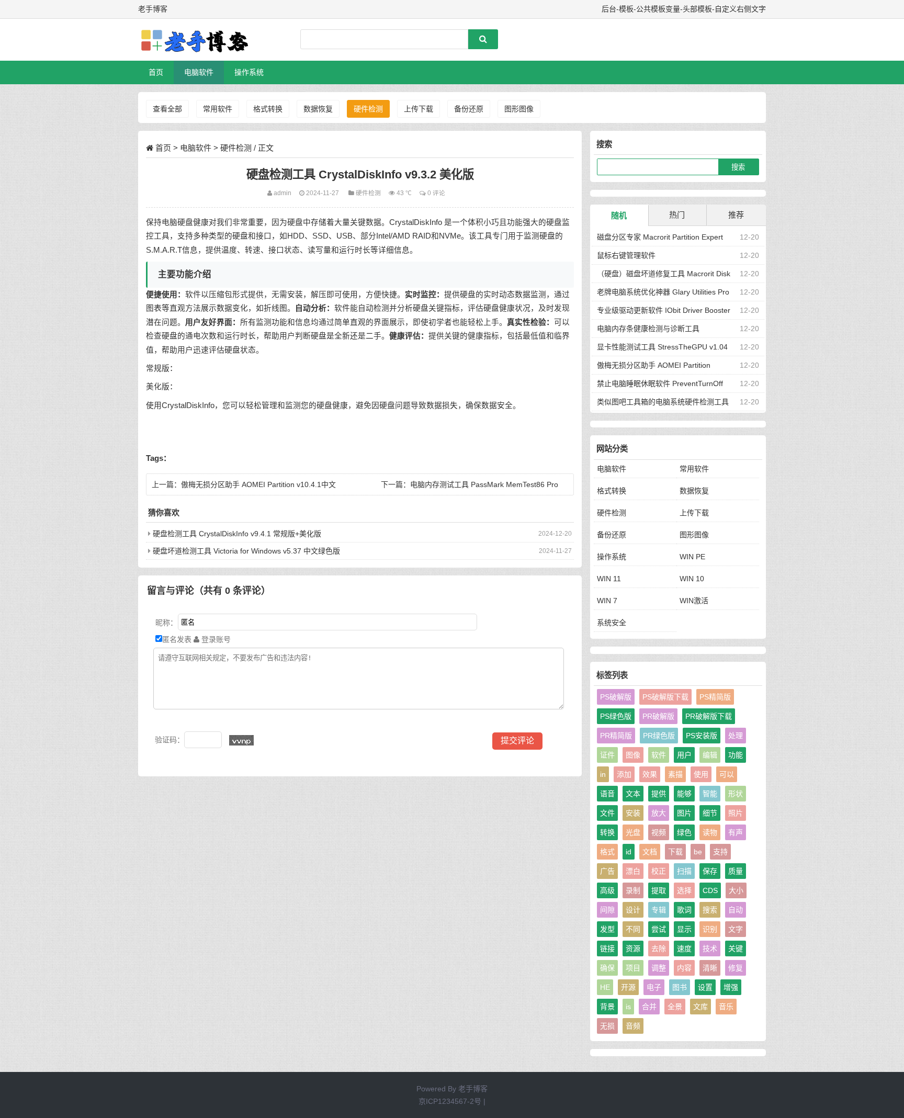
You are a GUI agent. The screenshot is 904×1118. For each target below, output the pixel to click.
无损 (607, 1026)
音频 (633, 1026)
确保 (607, 968)
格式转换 (267, 109)
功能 (735, 755)
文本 (633, 793)
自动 (735, 910)
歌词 (684, 910)
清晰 (710, 968)
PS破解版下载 (665, 697)
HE (605, 987)
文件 (607, 813)
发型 (607, 929)
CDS (710, 890)
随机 (619, 215)
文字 (735, 929)
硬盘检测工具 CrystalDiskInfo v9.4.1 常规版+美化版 (237, 533)
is (628, 1006)
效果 (649, 774)
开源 (628, 987)
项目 (633, 968)
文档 (649, 852)
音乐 (726, 1006)
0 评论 (436, 192)
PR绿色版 (659, 735)
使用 (701, 774)
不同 (633, 929)
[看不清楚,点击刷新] (241, 740)
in (603, 774)
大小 (736, 890)
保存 (710, 871)
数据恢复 (318, 109)
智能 (710, 793)
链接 (607, 948)
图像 (633, 755)
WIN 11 (609, 578)
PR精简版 (616, 735)
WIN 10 (692, 578)
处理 (735, 735)
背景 (607, 1006)
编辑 (710, 755)
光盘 (633, 832)
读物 (710, 832)
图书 (679, 987)
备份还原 (468, 109)
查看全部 (167, 109)
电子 (654, 987)
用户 (684, 755)
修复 (735, 968)
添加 (624, 774)
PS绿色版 (615, 716)
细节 (710, 813)
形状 (735, 793)
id (628, 852)
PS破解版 (615, 697)
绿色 (684, 832)
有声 (735, 832)
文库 (700, 1006)
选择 (684, 890)
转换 (607, 832)
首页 (156, 72)
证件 (607, 755)
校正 (658, 871)
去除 (658, 948)
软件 (658, 755)
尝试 (658, 929)
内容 (684, 968)
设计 (633, 910)
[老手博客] (193, 39)
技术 (710, 948)
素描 (675, 774)
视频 (658, 832)
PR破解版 (658, 716)
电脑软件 (198, 72)
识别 (710, 929)
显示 (684, 929)
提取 (658, 890)
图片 (684, 813)
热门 (677, 214)
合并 (649, 1006)
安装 (633, 813)
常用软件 (217, 109)
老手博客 (473, 1089)
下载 (675, 852)
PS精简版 (715, 697)
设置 (705, 987)
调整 (658, 968)
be (698, 852)
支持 (720, 852)
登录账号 (215, 639)
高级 (607, 890)
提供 (658, 793)
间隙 (607, 910)
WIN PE (692, 556)
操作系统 (249, 72)
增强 (731, 987)
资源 (633, 948)
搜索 (710, 910)
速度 (684, 948)
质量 (735, 871)
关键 (735, 948)
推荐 (736, 214)
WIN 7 (607, 600)
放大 (658, 813)
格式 (607, 852)
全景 (675, 1006)
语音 (607, 793)
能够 (684, 793)
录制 (633, 890)
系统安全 (611, 622)
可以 (726, 774)
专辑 (658, 910)
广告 (607, 871)
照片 (735, 813)
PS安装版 (701, 735)
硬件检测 (368, 109)
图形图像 (519, 109)
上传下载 (418, 109)
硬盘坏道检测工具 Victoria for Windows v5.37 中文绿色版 (246, 551)
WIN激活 (694, 600)
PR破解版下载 (708, 716)
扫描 (684, 871)
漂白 (633, 871)
